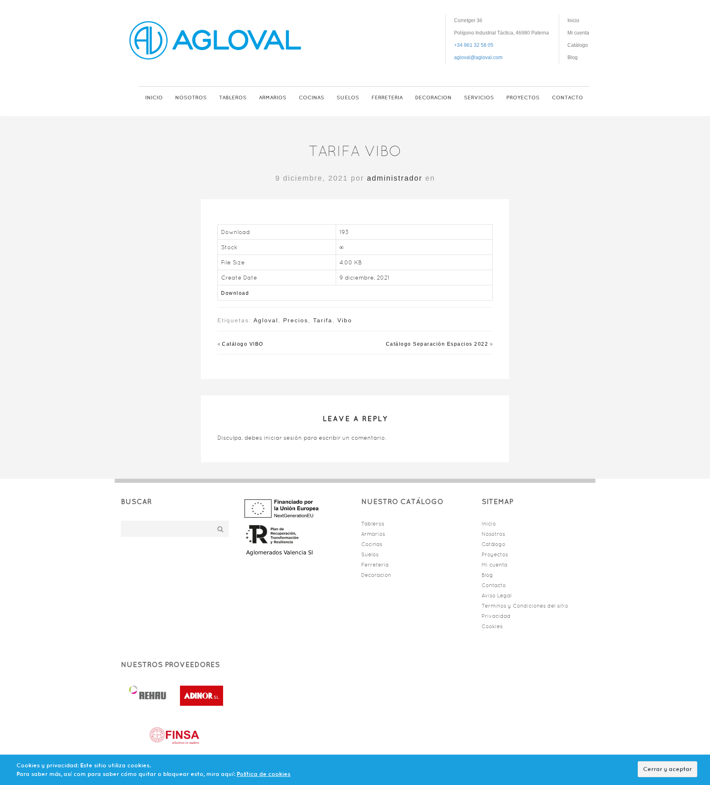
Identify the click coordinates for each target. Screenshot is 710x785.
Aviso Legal (497, 595)
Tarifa (322, 320)
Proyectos (522, 97)
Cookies (492, 626)
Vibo (344, 320)
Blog (572, 57)
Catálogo (577, 45)
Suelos (348, 97)
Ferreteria (387, 97)
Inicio (573, 20)
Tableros (233, 97)
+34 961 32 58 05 (473, 45)
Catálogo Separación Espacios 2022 (437, 344)
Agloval (266, 320)
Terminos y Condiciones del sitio (525, 606)
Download (235, 293)
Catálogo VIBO (242, 344)
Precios (295, 320)
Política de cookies (263, 774)
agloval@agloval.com (478, 57)
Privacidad (496, 616)
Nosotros (191, 97)
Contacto (567, 97)
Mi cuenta (578, 33)
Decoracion (433, 97)
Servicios (479, 97)
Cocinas (311, 97)
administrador (394, 178)
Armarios (272, 97)
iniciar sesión (283, 437)
